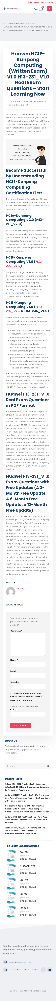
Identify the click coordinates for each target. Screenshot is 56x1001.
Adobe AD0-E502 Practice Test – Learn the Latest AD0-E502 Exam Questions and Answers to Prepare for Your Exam (27, 787)
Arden (17, 101)
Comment (16, 631)
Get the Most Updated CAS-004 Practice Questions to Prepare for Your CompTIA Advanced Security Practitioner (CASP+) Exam (27, 809)
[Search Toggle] (36, 8)
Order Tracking (33, 2)
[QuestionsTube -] (10, 8)
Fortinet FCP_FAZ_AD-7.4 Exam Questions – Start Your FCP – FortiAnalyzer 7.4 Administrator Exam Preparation (26, 830)
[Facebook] (43, 970)
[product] (11, 856)
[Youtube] (50, 970)
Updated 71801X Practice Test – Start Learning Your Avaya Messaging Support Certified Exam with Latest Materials (27, 798)
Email (13, 671)
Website (14, 682)
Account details (47, 2)
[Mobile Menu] (49, 8)
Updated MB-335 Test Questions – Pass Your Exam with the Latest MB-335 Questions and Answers (26, 820)
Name (14, 660)
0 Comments (40, 101)
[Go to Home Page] (3, 23)
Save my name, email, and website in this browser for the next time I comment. (26, 697)
